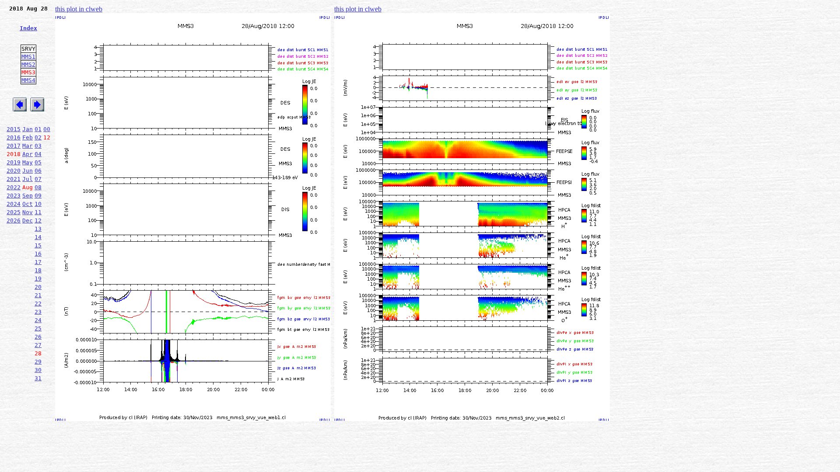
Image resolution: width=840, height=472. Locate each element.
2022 (14, 187)
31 (38, 378)
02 (38, 137)
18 (38, 270)
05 (38, 162)
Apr (27, 154)
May (27, 162)
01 (38, 129)
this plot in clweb (78, 9)
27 (38, 345)
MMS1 (28, 56)
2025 (14, 212)
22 (38, 303)
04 (38, 154)
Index (28, 28)
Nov (27, 212)
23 (38, 312)
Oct (27, 204)
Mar (27, 145)
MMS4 (28, 80)
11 (38, 212)
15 (38, 245)
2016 (14, 137)
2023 (14, 195)
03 (38, 145)
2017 (14, 145)
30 (38, 370)
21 (38, 295)
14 (38, 237)
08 (38, 187)
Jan (27, 129)
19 (38, 278)
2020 (14, 170)
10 (38, 204)
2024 (14, 204)
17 (38, 262)
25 (38, 328)
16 (38, 253)
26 (38, 336)
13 (38, 229)
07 (38, 179)
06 (38, 170)
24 (38, 320)
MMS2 (28, 64)
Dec (27, 220)
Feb (27, 137)
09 (38, 195)
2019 (14, 162)
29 (38, 361)
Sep (27, 195)
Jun (27, 170)
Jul (27, 179)
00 (46, 129)
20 (38, 287)
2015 (14, 129)
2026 (14, 220)
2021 (14, 179)
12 (38, 220)
